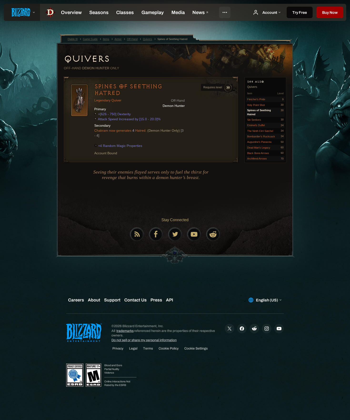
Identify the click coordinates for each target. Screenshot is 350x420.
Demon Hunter (95, 68)
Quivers (87, 58)
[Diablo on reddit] (213, 234)
